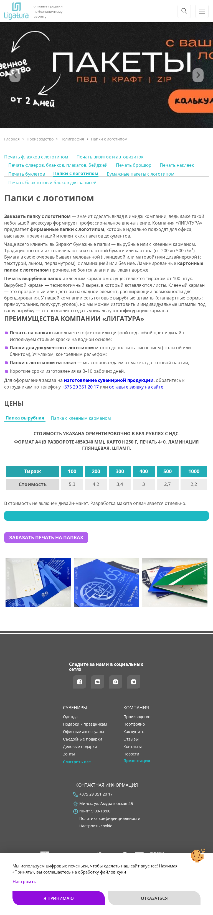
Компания (136, 707)
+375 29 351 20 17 (80, 387)
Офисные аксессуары (83, 731)
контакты (132, 746)
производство (136, 717)
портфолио (134, 724)
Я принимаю (59, 898)
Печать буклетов (26, 174)
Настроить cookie (95, 826)
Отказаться (154, 898)
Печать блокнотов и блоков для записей (52, 182)
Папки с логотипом (75, 173)
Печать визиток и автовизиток (110, 157)
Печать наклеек (177, 165)
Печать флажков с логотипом (36, 157)
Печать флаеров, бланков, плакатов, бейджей (58, 165)
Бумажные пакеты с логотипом (140, 174)
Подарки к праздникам (85, 724)
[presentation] (15, 75)
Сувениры (75, 707)
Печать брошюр (133, 165)
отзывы (131, 739)
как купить (133, 731)
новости (131, 754)
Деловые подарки (80, 746)
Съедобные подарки (82, 739)
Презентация (136, 760)
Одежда (70, 717)
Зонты (69, 754)
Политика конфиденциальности (109, 818)
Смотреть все (77, 762)
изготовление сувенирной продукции (109, 380)
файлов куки (113, 872)
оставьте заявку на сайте (136, 387)
